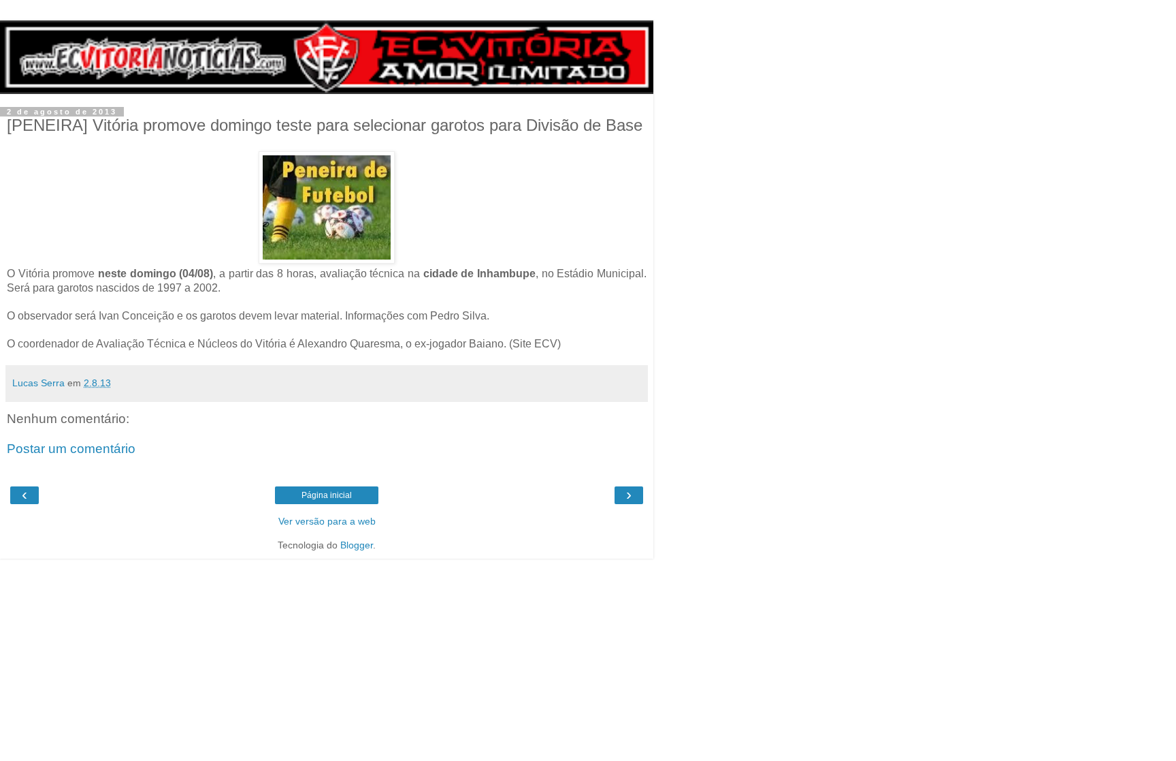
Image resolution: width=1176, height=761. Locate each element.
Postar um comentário (71, 448)
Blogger (356, 545)
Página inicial (326, 495)
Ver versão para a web (327, 521)
